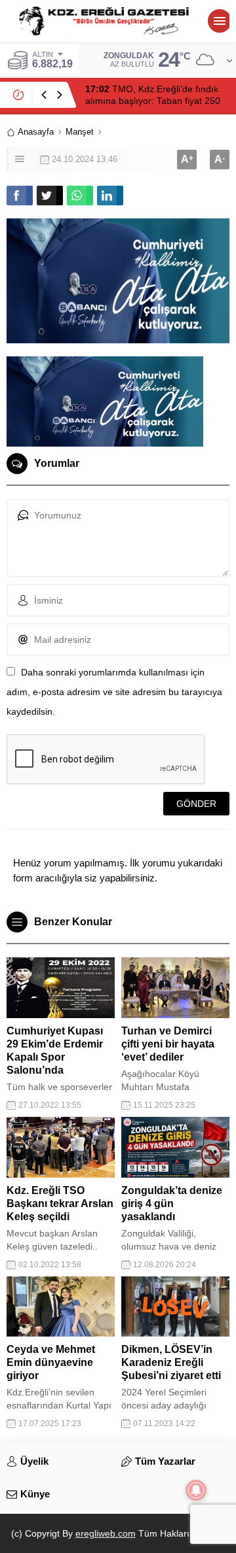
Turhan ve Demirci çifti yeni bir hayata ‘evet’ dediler (167, 1044)
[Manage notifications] (196, 1490)
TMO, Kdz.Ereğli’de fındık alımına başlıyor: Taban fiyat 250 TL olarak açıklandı (152, 101)
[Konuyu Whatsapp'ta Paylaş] (80, 195)
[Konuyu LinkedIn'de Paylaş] (110, 195)
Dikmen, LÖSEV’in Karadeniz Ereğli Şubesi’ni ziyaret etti (171, 1362)
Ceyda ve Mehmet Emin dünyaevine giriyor (51, 1362)
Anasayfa (36, 132)
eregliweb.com (105, 1533)
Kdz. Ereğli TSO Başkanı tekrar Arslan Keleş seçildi (60, 1203)
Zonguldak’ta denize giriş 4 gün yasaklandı (171, 1203)
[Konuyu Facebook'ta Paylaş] (20, 195)
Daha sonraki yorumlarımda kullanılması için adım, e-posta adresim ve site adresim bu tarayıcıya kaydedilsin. (114, 692)
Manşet (80, 132)
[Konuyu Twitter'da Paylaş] (50, 195)
